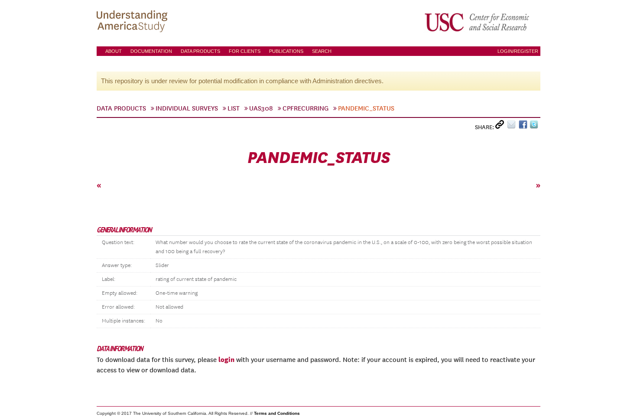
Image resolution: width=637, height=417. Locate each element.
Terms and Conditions (277, 413)
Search (322, 51)
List (234, 108)
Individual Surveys (187, 108)
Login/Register (517, 51)
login (226, 359)
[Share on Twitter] (535, 126)
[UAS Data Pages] (133, 22)
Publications (286, 51)
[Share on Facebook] (524, 126)
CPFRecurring (305, 108)
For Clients (244, 51)
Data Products (200, 51)
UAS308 (261, 108)
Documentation (151, 51)
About (113, 51)
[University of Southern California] (477, 22)
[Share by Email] (513, 126)
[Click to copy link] (501, 126)
